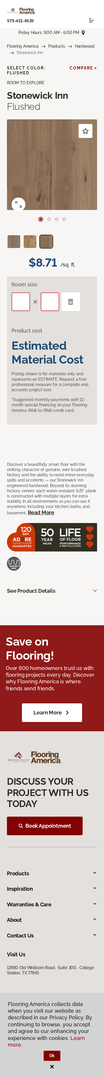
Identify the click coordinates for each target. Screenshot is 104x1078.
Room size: (25, 284)
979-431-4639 (20, 21)
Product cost (27, 331)
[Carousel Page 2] (49, 219)
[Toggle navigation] (91, 20)
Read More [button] (41, 512)
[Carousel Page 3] (56, 219)
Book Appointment (48, 826)
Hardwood (84, 46)
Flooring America (22, 46)
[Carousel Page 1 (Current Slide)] (40, 219)
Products (56, 46)
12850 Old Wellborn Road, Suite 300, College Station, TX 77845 (50, 970)
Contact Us (20, 936)
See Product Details (31, 591)
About (14, 920)
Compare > (83, 68)
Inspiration (20, 889)
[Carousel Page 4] (64, 219)
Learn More (48, 712)
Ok (52, 1055)
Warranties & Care (29, 904)
